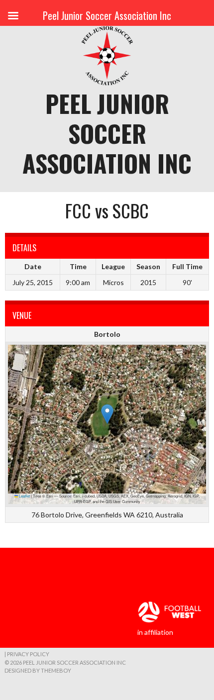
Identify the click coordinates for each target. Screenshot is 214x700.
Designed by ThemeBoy (37, 670)
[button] (107, 414)
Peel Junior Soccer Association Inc (107, 133)
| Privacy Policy (26, 654)
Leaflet (24, 496)
